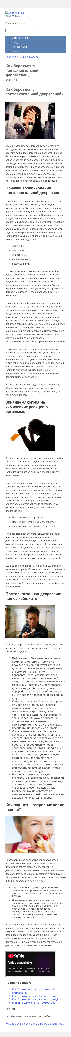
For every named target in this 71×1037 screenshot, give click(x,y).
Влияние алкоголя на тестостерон (34, 1002)
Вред (15, 42)
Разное (16, 51)
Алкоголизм (12, 16)
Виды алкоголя (20, 37)
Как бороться (19, 46)
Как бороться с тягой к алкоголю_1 (35, 999)
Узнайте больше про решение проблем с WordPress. (34, 1023)
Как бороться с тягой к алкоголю (34, 996)
